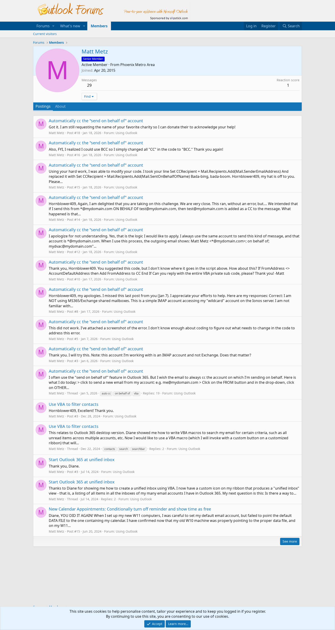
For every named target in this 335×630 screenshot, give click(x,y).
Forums (43, 25)
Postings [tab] (43, 106)
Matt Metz (56, 133)
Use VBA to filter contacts (73, 404)
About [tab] (60, 106)
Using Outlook (126, 133)
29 (89, 85)
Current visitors (45, 34)
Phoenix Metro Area (137, 64)
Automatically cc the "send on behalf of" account (96, 120)
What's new (70, 25)
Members (99, 25)
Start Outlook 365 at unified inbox (82, 459)
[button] (53, 26)
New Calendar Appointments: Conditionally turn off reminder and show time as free (130, 509)
